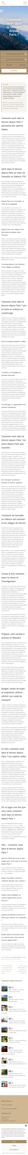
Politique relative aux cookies (7, 1152)
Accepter (14, 1141)
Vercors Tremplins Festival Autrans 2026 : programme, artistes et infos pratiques (12, 1051)
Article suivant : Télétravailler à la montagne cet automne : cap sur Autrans (22, 969)
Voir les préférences (14, 1149)
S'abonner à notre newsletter (9, 1108)
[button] (26, 1125)
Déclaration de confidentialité (19, 1152)
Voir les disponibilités (6, 1105)
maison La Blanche (17, 829)
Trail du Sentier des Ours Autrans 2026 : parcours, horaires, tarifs (17, 1085)
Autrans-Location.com (13, 825)
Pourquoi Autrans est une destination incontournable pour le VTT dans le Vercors (13, 1074)
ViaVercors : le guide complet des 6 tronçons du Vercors (17, 1040)
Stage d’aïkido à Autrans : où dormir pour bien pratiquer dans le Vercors (13, 1062)
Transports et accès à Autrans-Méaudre (12, 959)
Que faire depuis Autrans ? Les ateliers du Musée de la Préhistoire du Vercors (13, 1010)
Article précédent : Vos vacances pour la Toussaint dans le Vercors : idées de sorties (6, 969)
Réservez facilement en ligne (9, 835)
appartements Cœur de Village (10, 827)
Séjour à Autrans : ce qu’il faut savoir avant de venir (16, 989)
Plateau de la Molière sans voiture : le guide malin (17, 1030)
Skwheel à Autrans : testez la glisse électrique (16, 999)
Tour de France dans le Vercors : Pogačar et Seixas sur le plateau (17, 1020)
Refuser (14, 1145)
